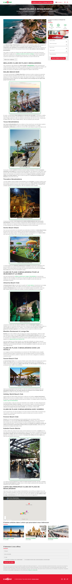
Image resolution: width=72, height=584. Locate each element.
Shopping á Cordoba (53, 538)
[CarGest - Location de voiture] (7, 4)
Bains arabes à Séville (8, 538)
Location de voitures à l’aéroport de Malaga (42, 2)
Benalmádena (31, 65)
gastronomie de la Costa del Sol (17, 339)
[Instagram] (65, 579)
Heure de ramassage (53, 43)
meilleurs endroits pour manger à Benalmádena (25, 276)
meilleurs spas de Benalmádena (10, 400)
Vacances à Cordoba (31, 538)
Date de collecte (52, 40)
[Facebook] (62, 579)
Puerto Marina (30, 285)
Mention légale (35, 579)
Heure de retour (52, 50)
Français (60, 2)
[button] (13, 533)
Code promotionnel (53, 54)
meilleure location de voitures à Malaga (25, 53)
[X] (67, 579)
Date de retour (52, 47)
